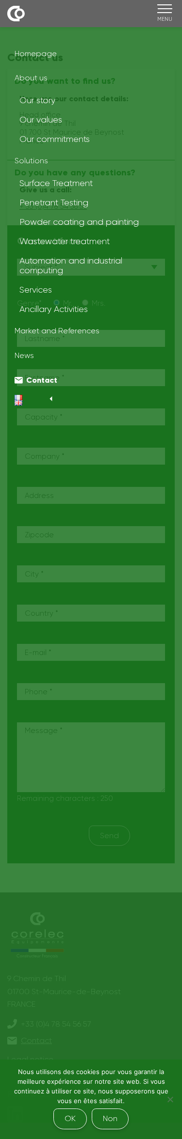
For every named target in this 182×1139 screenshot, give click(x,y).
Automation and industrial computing (70, 265)
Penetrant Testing (53, 202)
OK (70, 1118)
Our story (37, 100)
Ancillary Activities (53, 309)
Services (35, 290)
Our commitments (54, 139)
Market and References (57, 330)
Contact (41, 380)
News (24, 355)
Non (110, 1118)
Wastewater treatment (64, 241)
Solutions (31, 160)
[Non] (170, 1099)
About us (31, 77)
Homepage (36, 53)
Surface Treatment (56, 183)
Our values (40, 120)
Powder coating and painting (79, 222)
